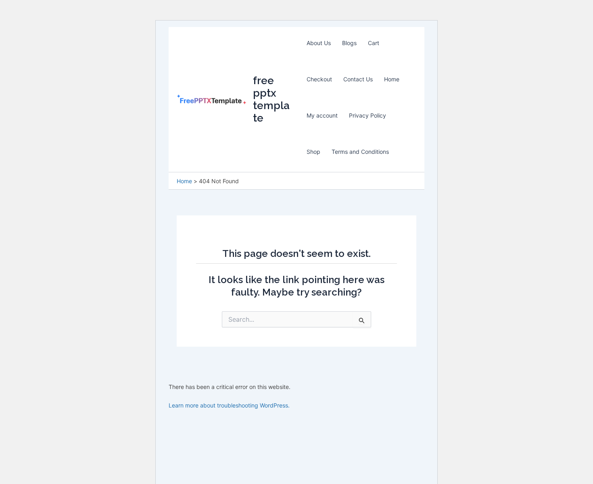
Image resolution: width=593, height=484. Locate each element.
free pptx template (271, 99)
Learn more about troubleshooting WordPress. (229, 405)
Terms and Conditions (360, 151)
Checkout (319, 79)
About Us (319, 42)
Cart (373, 42)
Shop (313, 151)
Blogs (349, 42)
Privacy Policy (367, 115)
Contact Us (358, 79)
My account (322, 115)
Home (391, 79)
